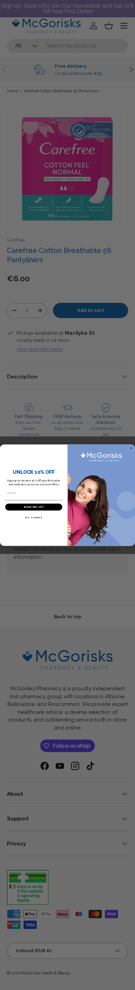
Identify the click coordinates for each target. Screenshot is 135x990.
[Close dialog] (131, 448)
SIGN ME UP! (34, 507)
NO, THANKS (33, 517)
